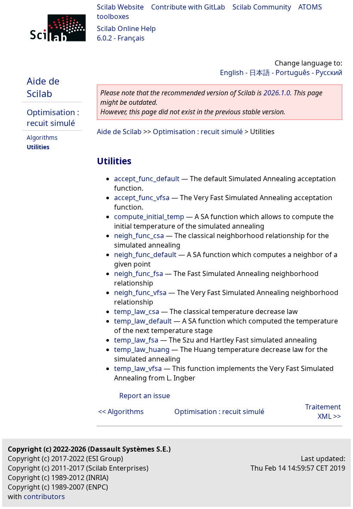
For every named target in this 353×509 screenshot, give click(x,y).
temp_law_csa (136, 311)
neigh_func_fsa (138, 273)
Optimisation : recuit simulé (53, 117)
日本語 (259, 72)
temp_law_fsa (136, 340)
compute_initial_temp (149, 216)
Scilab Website (120, 7)
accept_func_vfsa (142, 197)
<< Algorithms (121, 411)
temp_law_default (143, 321)
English (232, 72)
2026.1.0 (276, 92)
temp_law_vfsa (138, 368)
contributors (44, 496)
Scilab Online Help (126, 28)
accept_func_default (147, 178)
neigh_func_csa (139, 235)
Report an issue (144, 395)
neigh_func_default (145, 254)
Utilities (38, 147)
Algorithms (42, 137)
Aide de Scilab (43, 87)
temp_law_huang (142, 349)
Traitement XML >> (323, 411)
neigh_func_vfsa (140, 292)
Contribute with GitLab (188, 7)
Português (293, 72)
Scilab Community (261, 7)
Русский (329, 72)
